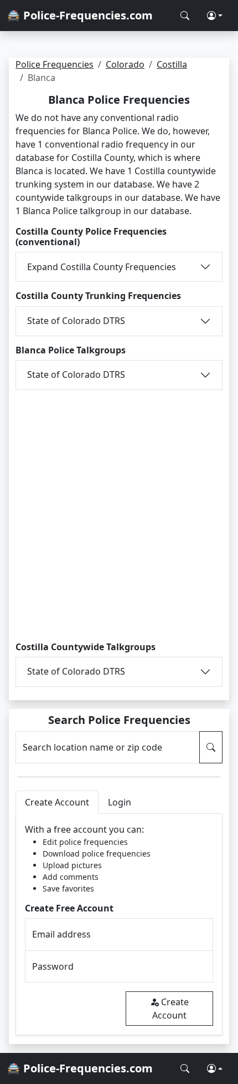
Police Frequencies (54, 64)
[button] (214, 15)
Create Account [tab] (57, 802)
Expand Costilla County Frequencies (101, 267)
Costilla (172, 64)
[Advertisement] (119, 513)
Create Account (170, 1008)
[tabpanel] (119, 924)
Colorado (125, 64)
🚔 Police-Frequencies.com (80, 15)
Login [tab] (119, 802)
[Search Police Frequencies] (185, 15)
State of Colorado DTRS (76, 321)
